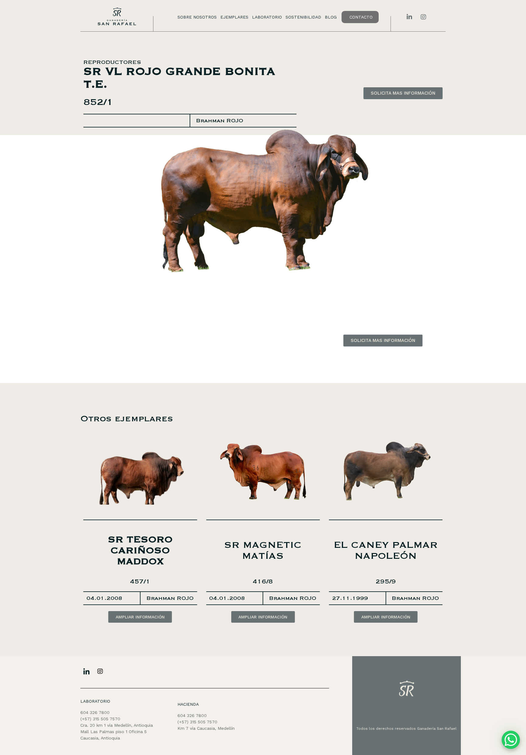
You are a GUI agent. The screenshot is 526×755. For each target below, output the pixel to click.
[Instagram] (100, 671)
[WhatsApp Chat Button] (511, 740)
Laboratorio (267, 17)
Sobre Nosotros (197, 17)
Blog (331, 17)
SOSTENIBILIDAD (303, 17)
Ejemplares (234, 17)
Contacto (361, 17)
